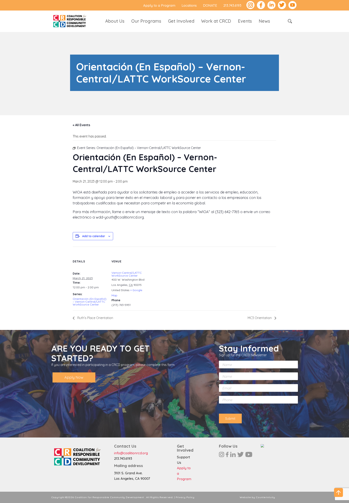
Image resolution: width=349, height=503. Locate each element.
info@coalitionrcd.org (131, 453)
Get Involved (181, 21)
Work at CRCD (216, 21)
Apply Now (73, 377)
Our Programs (146, 21)
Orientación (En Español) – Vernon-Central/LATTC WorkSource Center (89, 301)
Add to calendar (93, 236)
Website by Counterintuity (257, 497)
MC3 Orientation (260, 318)
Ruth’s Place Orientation (95, 318)
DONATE (210, 5)
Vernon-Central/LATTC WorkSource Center (126, 274)
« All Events (81, 125)
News (264, 21)
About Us (114, 21)
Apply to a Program (159, 5)
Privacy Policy (185, 497)
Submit (230, 418)
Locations (189, 5)
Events (245, 21)
